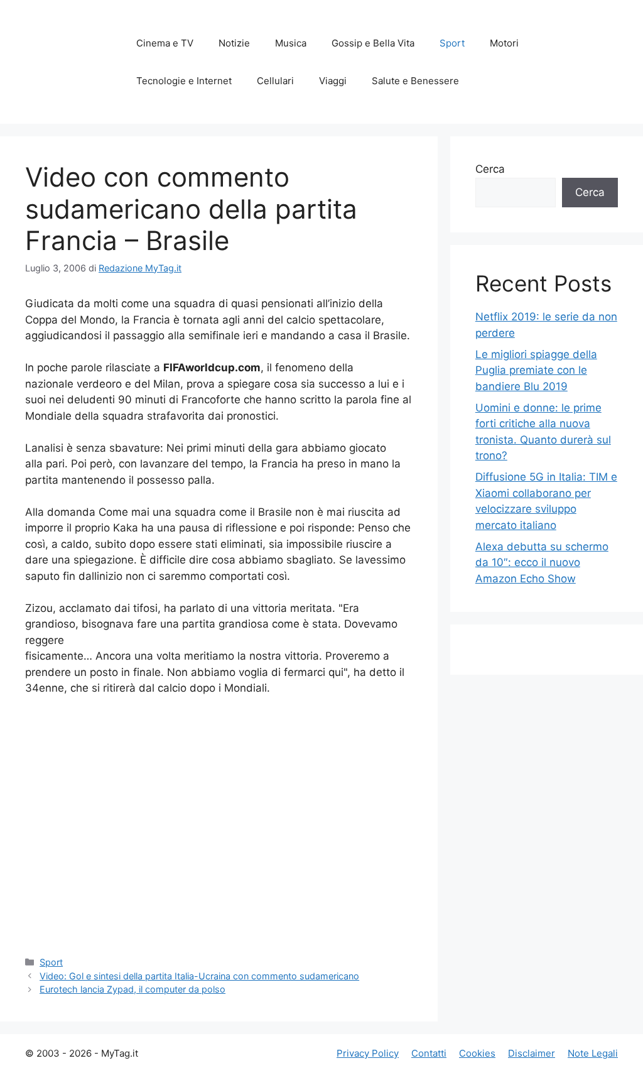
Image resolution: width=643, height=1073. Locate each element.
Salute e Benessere (415, 81)
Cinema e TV (164, 43)
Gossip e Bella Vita (373, 43)
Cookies (477, 1053)
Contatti (428, 1053)
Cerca (490, 169)
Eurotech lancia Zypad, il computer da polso (132, 989)
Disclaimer (531, 1053)
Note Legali (593, 1053)
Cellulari (275, 81)
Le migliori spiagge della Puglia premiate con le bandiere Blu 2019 (536, 370)
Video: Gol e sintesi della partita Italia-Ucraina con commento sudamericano (199, 976)
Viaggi (333, 81)
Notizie (234, 43)
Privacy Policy (368, 1053)
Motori (504, 43)
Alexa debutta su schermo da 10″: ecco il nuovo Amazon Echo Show (541, 562)
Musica (290, 43)
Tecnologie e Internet (184, 81)
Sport (452, 43)
